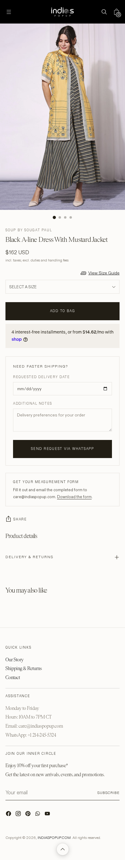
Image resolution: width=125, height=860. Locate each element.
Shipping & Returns (23, 668)
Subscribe (108, 792)
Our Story (14, 659)
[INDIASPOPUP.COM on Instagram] (18, 815)
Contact (12, 677)
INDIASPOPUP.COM (54, 837)
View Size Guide (104, 273)
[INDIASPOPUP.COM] (62, 11)
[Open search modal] (104, 12)
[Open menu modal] (8, 12)
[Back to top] (63, 849)
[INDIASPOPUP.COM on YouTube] (48, 815)
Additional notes (32, 403)
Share (20, 519)
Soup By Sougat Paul (28, 230)
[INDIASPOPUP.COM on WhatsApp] (38, 815)
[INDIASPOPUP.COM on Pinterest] (28, 815)
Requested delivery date (41, 377)
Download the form (74, 496)
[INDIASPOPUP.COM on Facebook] (9, 815)
